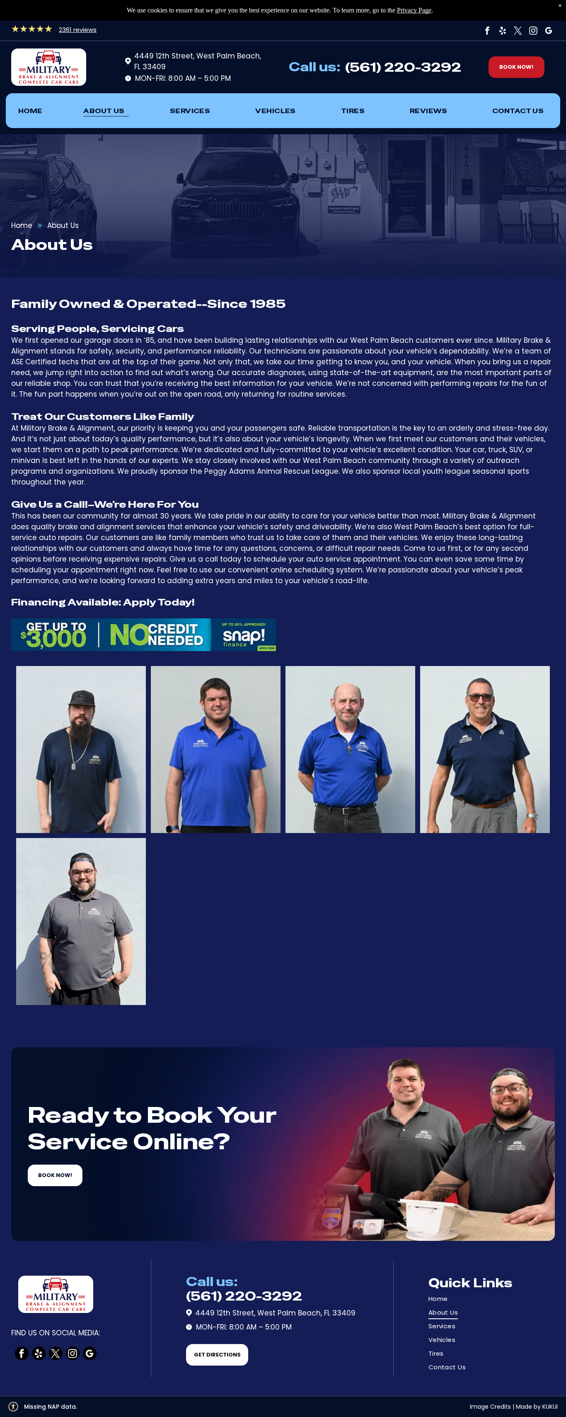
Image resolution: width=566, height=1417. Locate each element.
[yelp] (502, 30)
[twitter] (518, 30)
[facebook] (487, 30)
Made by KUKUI (537, 1406)
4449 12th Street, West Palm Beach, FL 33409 (275, 1313)
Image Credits (490, 1406)
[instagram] (533, 30)
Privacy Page (414, 10)
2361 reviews (78, 29)
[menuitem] (30, 110)
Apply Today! (159, 602)
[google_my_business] (548, 30)
